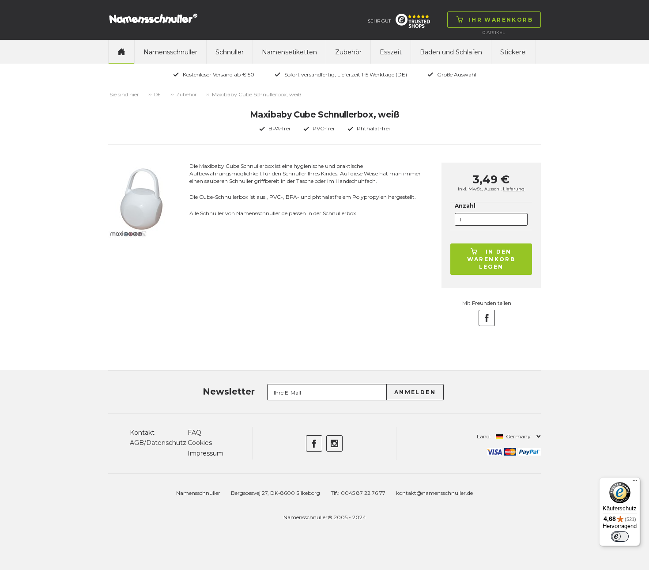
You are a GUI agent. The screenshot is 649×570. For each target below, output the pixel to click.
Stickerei (513, 52)
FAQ (194, 433)
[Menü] (635, 482)
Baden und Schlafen (451, 52)
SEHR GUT (379, 21)
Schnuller (229, 52)
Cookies (200, 443)
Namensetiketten (289, 52)
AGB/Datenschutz (158, 443)
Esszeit (391, 52)
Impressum (205, 453)
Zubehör (348, 52)
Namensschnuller (170, 52)
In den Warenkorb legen (491, 259)
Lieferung (513, 189)
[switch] (620, 536)
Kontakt (142, 433)
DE (157, 94)
